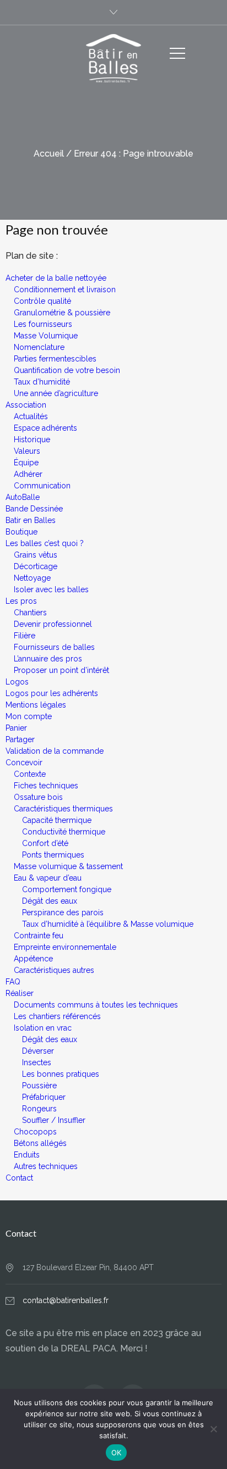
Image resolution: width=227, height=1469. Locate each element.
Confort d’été (45, 843)
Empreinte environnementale (65, 947)
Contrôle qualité (42, 301)
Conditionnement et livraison (65, 289)
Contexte (30, 774)
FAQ (13, 981)
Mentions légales (36, 704)
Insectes (36, 1062)
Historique (32, 439)
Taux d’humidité (42, 381)
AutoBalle (23, 497)
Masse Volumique (46, 335)
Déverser (38, 1051)
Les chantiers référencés (57, 1016)
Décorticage (35, 566)
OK (116, 1452)
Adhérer (28, 474)
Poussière (39, 1085)
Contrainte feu (38, 935)
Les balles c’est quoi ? (45, 543)
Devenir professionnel (53, 624)
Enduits (27, 1154)
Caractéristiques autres (54, 970)
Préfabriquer (44, 1097)
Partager (20, 739)
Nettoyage (32, 578)
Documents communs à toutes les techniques (96, 1004)
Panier (16, 728)
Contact (19, 1177)
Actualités (31, 416)
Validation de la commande (55, 751)
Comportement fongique (66, 889)
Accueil (49, 153)
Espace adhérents (45, 428)
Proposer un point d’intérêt (61, 670)
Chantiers (30, 612)
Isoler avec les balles (51, 589)
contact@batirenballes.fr (66, 1300)
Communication (42, 485)
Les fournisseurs (43, 324)
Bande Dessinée (34, 508)
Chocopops (35, 1131)
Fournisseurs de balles (54, 647)
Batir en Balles (31, 520)
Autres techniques (46, 1166)
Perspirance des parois (63, 912)
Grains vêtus (35, 554)
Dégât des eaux (49, 901)
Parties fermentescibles (55, 358)
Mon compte (29, 716)
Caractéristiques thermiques (63, 808)
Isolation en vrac (43, 1027)
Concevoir (24, 762)
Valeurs (27, 451)
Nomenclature (39, 347)
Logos (17, 681)
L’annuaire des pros (48, 658)
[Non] (213, 1428)
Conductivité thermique (63, 831)
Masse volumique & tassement (68, 866)
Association (26, 404)
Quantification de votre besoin (67, 370)
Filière (24, 635)
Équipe (26, 462)
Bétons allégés (40, 1143)
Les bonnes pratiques (60, 1074)
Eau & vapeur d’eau (48, 877)
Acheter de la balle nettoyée (56, 278)
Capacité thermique (56, 820)
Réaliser (20, 993)
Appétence (33, 958)
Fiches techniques (46, 785)
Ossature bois (38, 797)
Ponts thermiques (53, 854)
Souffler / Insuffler (53, 1120)
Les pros (21, 601)
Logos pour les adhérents (52, 693)
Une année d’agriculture (56, 393)
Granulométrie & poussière (62, 312)
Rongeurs (39, 1108)
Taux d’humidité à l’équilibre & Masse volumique (107, 924)
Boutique (21, 531)
